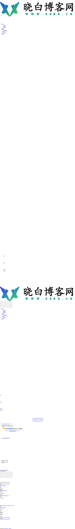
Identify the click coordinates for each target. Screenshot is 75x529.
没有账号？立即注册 (3, 485)
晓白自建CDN (7, 428)
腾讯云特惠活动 (40, 418)
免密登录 (7, 495)
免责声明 (18, 428)
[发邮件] (12, 459)
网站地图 (11, 428)
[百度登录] (21, 277)
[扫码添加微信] (37, 470)
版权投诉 (13, 428)
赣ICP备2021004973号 (16, 430)
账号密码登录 (5, 490)
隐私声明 (16, 428)
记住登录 (2, 490)
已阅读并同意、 (5, 517)
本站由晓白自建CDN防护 (12, 431)
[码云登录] (9, 277)
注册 (0, 516)
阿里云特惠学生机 (40, 419)
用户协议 (21, 428)
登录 (0, 491)
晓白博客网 (11, 430)
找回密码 (4, 495)
